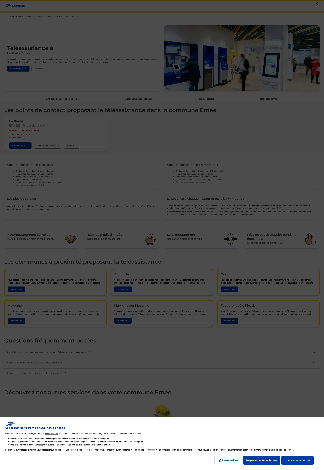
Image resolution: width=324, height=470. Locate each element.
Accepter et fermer (299, 460)
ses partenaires (51, 433)
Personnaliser (230, 460)
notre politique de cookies (282, 450)
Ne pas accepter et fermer (261, 460)
